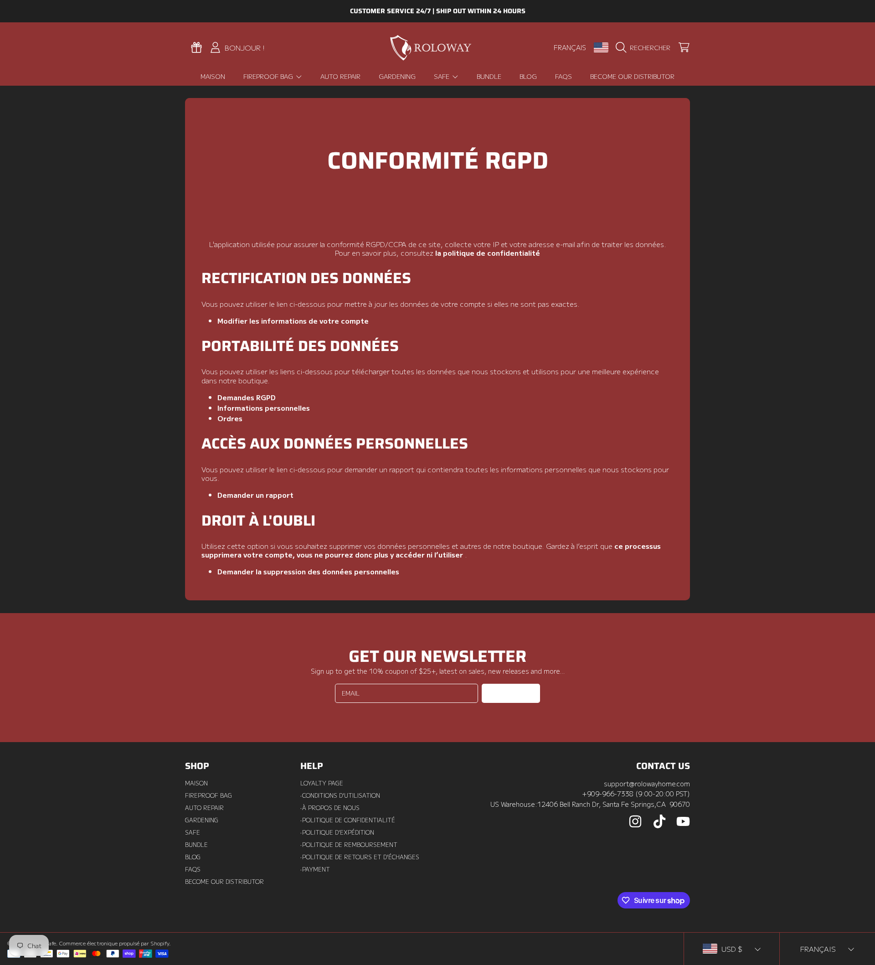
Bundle (196, 845)
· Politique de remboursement (348, 845)
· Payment (315, 869)
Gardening (201, 820)
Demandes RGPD (246, 397)
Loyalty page (321, 783)
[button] (645, 47)
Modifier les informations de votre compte (293, 320)
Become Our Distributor (224, 881)
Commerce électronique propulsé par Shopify (114, 943)
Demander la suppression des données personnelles (308, 571)
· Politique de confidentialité (347, 820)
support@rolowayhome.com (647, 783)
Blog (193, 857)
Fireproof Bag (269, 76)
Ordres (229, 418)
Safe (442, 76)
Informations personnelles (263, 408)
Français (570, 47)
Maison (196, 783)
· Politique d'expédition (337, 832)
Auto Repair (204, 808)
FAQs (193, 869)
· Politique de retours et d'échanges (359, 857)
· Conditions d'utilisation (340, 795)
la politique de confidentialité (487, 253)
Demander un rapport (255, 495)
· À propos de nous (330, 808)
